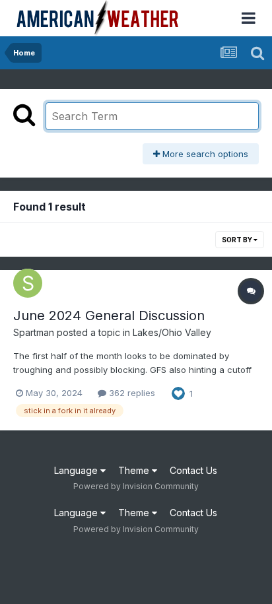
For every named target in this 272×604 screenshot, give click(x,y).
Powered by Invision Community (136, 486)
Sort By (238, 240)
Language (77, 470)
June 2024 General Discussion (109, 315)
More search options (204, 154)
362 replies (130, 392)
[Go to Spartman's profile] (27, 283)
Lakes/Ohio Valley (172, 332)
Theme (135, 470)
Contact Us (193, 470)
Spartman (33, 332)
